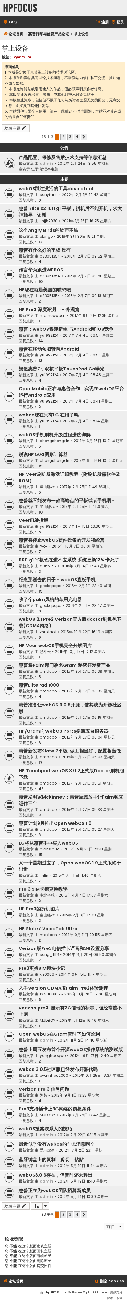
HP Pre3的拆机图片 (39, 909)
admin (46, 163)
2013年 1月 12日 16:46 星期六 (84, 1020)
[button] (84, 137)
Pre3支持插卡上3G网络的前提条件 (55, 1109)
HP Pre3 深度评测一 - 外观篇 (49, 309)
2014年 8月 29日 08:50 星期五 (90, 954)
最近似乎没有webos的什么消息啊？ (57, 1144)
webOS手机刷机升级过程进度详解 (55, 435)
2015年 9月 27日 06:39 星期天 (88, 671)
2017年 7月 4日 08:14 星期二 (87, 421)
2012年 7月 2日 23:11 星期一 (82, 1150)
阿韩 (43, 1095)
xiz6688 (47, 974)
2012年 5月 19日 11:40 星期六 (82, 1181)
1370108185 (50, 994)
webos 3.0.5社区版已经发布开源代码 (58, 1069)
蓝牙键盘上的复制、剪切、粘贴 (51, 1160)
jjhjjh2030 (49, 221)
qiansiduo (49, 849)
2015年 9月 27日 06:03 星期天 (88, 757)
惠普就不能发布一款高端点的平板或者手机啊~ (66, 500)
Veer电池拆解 (33, 520)
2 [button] (63, 136)
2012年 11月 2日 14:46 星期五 (82, 1040)
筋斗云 (45, 651)
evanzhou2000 (54, 1075)
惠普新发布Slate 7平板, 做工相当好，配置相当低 (70, 751)
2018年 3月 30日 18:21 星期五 (82, 236)
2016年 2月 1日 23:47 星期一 (90, 605)
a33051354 (50, 256)
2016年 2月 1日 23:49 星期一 (90, 585)
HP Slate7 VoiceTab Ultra (48, 929)
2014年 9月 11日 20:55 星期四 (86, 934)
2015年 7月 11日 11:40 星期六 (77, 875)
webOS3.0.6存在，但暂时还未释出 (55, 1175)
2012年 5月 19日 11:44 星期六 (82, 1165)
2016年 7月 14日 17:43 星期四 (86, 566)
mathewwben (53, 315)
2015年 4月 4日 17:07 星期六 (83, 895)
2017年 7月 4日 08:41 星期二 (87, 401)
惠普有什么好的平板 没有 (45, 250)
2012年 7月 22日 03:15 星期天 (83, 1134)
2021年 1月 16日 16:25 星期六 (86, 221)
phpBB (49, 1292)
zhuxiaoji (48, 631)
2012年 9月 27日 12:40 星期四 (95, 1055)
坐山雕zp (47, 486)
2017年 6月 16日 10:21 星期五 (98, 440)
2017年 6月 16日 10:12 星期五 (98, 460)
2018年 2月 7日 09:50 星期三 (89, 276)
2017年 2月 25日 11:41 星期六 (84, 506)
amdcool (49, 671)
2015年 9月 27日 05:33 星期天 (88, 809)
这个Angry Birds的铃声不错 (48, 230)
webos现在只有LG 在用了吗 (49, 415)
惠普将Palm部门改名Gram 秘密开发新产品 (64, 665)
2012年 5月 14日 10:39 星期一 (83, 1196)
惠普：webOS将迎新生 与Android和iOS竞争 (66, 329)
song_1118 (49, 954)
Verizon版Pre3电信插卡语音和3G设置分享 (64, 948)
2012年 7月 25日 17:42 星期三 (84, 1115)
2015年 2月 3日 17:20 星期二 (83, 915)
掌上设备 (15, 48)
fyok (43, 546)
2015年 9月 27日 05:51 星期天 (88, 783)
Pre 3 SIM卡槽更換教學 (43, 889)
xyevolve (22, 57)
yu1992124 (49, 335)
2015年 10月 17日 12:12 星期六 (80, 651)
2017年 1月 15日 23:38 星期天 (88, 526)
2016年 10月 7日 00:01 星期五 (77, 546)
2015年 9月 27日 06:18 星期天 (88, 717)
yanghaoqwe (53, 1055)
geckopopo (50, 585)
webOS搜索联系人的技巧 (45, 1129)
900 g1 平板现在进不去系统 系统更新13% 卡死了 (69, 560)
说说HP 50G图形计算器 (43, 454)
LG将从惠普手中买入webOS (48, 843)
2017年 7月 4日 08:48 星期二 (88, 374)
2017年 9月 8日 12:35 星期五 (94, 315)
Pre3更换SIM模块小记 (42, 968)
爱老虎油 (47, 1150)
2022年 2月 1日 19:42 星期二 (86, 194)
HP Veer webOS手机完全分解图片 (55, 645)
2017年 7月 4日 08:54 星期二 (88, 335)
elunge (46, 236)
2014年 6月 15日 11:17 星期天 (83, 974)
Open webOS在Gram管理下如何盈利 (59, 1034)
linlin (44, 875)
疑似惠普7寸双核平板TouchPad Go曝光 (61, 369)
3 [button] (70, 136)
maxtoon (48, 934)
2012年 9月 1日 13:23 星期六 (75, 1095)
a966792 (48, 566)
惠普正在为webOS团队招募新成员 (55, 1190)
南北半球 (47, 895)
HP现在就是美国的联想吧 (45, 290)
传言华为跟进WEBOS (41, 270)
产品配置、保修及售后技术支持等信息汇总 (63, 157)
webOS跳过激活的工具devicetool (56, 188)
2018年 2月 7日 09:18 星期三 (89, 295)
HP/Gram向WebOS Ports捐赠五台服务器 (64, 731)
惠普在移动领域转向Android (49, 349)
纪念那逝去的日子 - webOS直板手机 (57, 580)
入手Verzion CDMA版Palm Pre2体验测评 (63, 988)
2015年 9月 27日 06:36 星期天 (88, 691)
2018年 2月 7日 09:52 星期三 (89, 256)
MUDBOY (47, 1020)
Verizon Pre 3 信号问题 (44, 1089)
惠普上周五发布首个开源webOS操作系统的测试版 (71, 1049)
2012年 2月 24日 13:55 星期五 (83, 163)
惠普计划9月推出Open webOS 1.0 (55, 823)
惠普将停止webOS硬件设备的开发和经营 (61, 540)
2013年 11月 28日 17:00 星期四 (90, 994)
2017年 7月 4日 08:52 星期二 (88, 355)
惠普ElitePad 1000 (39, 685)
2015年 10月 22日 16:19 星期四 (87, 631)
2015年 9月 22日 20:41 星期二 (89, 849)
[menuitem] (10, 22)
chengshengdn (54, 440)
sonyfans (49, 194)
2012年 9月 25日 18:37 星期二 (98, 1075)
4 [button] (77, 136)
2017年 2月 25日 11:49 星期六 (84, 486)
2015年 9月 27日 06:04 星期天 (88, 737)
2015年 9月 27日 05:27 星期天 (88, 829)
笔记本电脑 (49, 169)
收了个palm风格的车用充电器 (50, 599)
